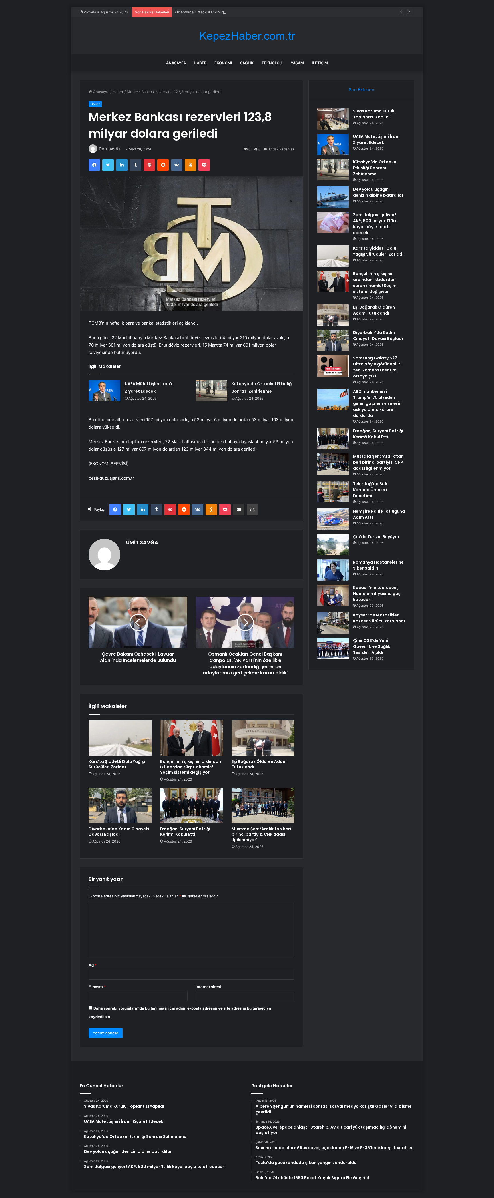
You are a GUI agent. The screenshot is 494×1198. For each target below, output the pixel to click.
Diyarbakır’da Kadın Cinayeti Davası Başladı (119, 831)
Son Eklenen (361, 89)
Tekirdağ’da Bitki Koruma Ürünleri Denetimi (371, 490)
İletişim (320, 63)
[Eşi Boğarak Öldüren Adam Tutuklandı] (263, 738)
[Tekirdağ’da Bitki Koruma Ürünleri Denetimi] (333, 491)
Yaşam (297, 63)
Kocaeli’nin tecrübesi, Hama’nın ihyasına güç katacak (377, 593)
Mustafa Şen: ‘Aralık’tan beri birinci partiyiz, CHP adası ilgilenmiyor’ (261, 834)
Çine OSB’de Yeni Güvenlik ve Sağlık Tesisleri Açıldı (371, 646)
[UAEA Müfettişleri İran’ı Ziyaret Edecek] (104, 390)
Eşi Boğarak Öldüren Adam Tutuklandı (259, 764)
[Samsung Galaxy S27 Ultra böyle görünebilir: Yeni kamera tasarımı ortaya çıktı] (333, 366)
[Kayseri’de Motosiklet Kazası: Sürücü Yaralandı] (333, 623)
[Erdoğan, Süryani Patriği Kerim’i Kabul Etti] (191, 805)
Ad (93, 965)
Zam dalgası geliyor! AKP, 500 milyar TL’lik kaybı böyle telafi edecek (375, 224)
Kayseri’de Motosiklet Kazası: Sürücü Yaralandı (379, 618)
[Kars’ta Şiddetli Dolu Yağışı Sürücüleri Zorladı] (120, 738)
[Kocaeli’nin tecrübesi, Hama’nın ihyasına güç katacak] (333, 595)
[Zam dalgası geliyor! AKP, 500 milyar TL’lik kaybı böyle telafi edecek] (333, 222)
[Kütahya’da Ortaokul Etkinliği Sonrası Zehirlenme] (211, 390)
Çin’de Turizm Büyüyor (376, 537)
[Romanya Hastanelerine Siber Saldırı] (333, 570)
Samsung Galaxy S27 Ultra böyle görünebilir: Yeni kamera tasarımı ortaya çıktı (377, 367)
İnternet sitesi (208, 986)
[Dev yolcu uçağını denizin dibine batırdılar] (333, 197)
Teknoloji (272, 63)
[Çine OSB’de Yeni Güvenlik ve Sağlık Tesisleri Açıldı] (333, 648)
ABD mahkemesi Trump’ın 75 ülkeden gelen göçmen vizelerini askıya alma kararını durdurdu (378, 403)
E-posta (97, 986)
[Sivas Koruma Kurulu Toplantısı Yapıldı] (333, 119)
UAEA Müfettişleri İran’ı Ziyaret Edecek (377, 139)
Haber (200, 63)
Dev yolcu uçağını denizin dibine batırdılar (378, 192)
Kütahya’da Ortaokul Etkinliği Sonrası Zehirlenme (217, 12)
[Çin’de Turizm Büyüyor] (333, 544)
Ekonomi (223, 63)
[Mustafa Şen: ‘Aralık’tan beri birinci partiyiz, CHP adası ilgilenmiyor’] (263, 805)
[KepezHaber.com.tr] (247, 36)
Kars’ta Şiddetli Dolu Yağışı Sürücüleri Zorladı (117, 764)
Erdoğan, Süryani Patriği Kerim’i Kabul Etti (185, 831)
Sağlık (247, 63)
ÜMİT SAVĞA (110, 149)
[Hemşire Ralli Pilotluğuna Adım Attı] (333, 519)
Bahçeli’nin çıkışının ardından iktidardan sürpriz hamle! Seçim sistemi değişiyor (190, 767)
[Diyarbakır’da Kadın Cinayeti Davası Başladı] (120, 805)
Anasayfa (176, 63)
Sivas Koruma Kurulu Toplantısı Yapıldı (374, 114)
